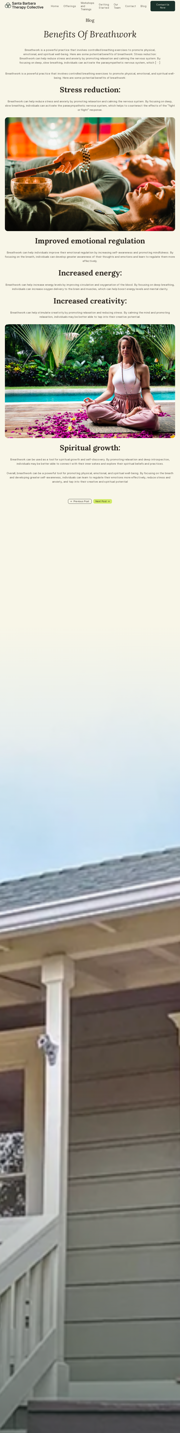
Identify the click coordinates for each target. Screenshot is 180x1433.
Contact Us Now (162, 6)
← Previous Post (79, 501)
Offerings (69, 6)
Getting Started (104, 6)
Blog (144, 6)
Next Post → (102, 501)
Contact (130, 6)
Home (55, 6)
